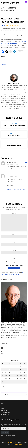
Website (14, 250)
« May (2, 386)
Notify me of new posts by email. (14, 265)
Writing (4, 64)
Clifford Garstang (8, 8)
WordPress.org (5, 414)
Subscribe (5, 432)
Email (14, 242)
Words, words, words (14, 135)
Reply (25, 162)
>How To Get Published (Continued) (14, 125)
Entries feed (4, 410)
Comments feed (5, 412)
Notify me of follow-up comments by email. (15, 261)
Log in (2, 408)
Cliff (3, 25)
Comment (14, 213)
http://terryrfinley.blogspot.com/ (16, 189)
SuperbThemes (17, 444)
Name (14, 234)
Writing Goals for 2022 (14, 145)
